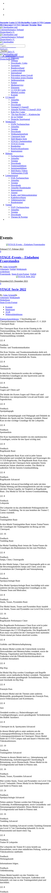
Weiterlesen (5, 300)
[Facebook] (8, 5)
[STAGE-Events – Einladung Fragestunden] (25, 244)
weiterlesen (5, 271)
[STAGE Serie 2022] (25, 276)
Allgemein (4, 269)
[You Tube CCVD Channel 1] (8, 16)
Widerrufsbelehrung (13, 314)
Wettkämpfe (21, 269)
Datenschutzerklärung (9, 319)
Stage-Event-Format (20, 274)
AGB (7, 312)
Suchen (4, 51)
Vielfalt (13, 269)
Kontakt (8, 307)
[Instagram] (8, 11)
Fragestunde (5, 274)
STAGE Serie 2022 (13, 289)
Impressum (10, 309)
